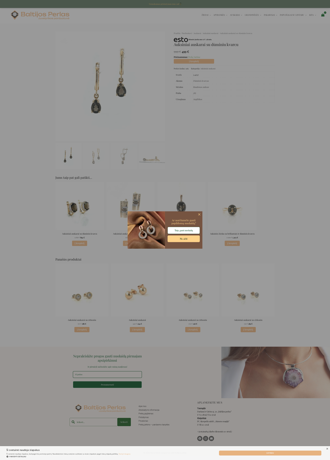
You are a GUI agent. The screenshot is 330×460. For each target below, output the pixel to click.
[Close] (199, 214)
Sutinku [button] (270, 453)
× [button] (327, 449)
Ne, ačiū (183, 238)
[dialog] (165, 453)
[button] (68, 456)
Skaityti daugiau (125, 454)
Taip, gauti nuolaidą (184, 230)
